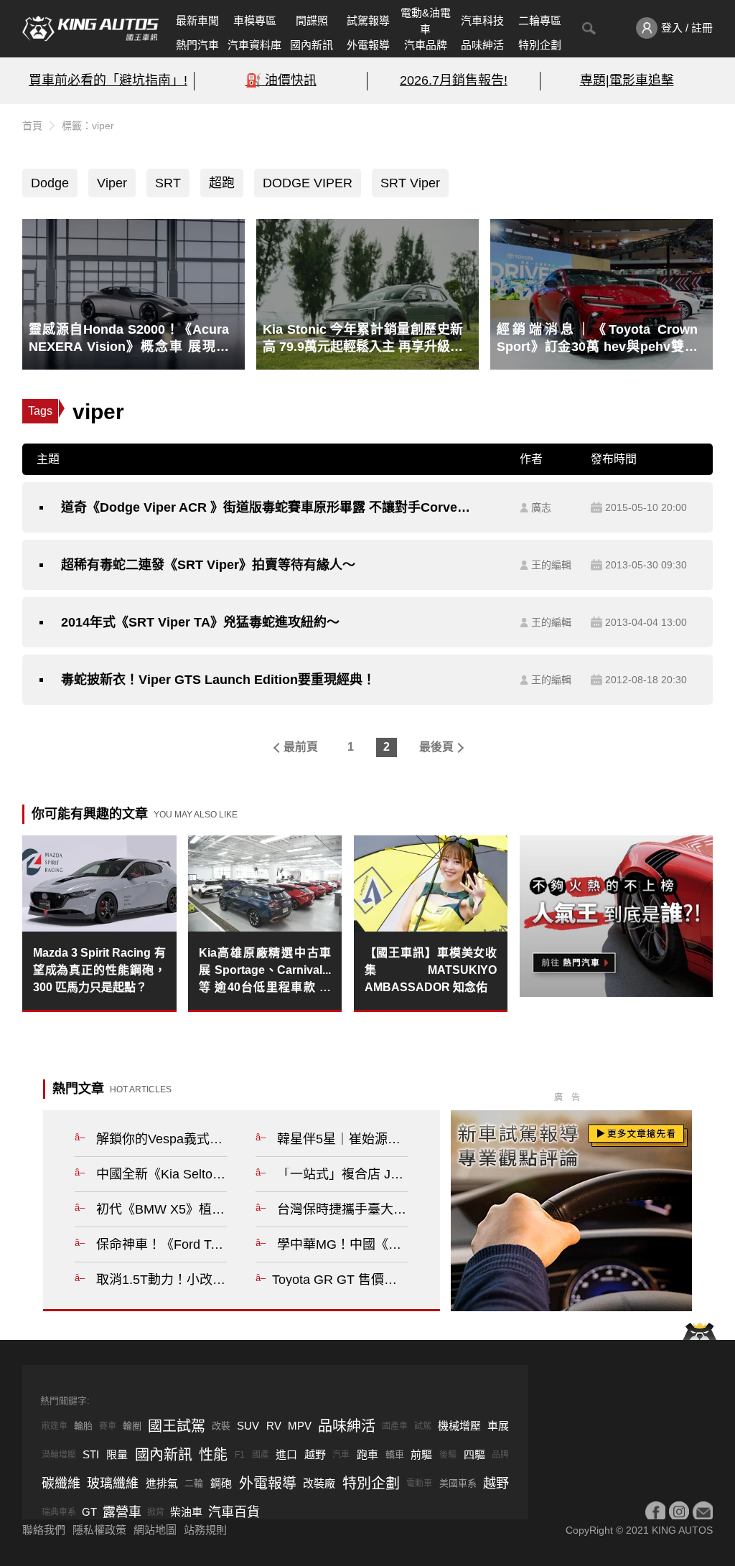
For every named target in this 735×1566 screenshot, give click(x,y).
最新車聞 (197, 20)
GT (89, 1512)
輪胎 (83, 1425)
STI (91, 1454)
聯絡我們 (43, 1530)
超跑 (222, 183)
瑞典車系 (59, 1512)
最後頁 (436, 747)
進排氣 (162, 1483)
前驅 (421, 1454)
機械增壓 (459, 1426)
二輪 (193, 1483)
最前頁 (301, 747)
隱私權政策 (99, 1530)
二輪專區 (539, 20)
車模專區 (254, 20)
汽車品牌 (425, 45)
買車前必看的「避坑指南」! (108, 80)
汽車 (341, 1455)
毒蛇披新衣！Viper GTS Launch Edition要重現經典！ (218, 679)
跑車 (367, 1454)
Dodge (50, 183)
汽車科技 (482, 20)
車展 (498, 1426)
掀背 (155, 1512)
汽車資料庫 (254, 45)
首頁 (32, 125)
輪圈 (132, 1425)
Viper (112, 183)
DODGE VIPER (307, 183)
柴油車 (186, 1512)
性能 (213, 1455)
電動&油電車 (426, 20)
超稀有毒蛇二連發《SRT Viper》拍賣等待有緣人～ (208, 565)
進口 (286, 1454)
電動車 (419, 1483)
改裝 (221, 1425)
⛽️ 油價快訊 (281, 80)
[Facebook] (655, 1511)
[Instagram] (679, 1511)
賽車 (107, 1426)
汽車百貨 (234, 1512)
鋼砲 (221, 1483)
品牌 (500, 1455)
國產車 (395, 1426)
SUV (248, 1426)
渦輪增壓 (59, 1455)
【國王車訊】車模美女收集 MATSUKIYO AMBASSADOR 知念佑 (431, 970)
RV (273, 1426)
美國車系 (458, 1483)
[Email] (703, 1511)
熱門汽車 (197, 45)
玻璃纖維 (113, 1483)
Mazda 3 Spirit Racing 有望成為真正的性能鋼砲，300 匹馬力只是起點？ (99, 970)
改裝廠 (319, 1483)
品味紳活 (482, 45)
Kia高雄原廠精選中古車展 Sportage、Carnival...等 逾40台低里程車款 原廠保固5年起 (265, 971)
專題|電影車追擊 (627, 80)
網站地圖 (155, 1530)
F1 (240, 1455)
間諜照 (312, 20)
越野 (315, 1454)
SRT (168, 183)
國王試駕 (176, 1426)
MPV (300, 1426)
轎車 (394, 1454)
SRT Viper (410, 183)
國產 (260, 1455)
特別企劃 (539, 45)
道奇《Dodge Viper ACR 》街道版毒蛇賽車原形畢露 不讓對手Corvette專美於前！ (266, 507)
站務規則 (205, 1530)
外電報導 (368, 45)
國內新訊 (311, 45)
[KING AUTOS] (90, 28)
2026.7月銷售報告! (453, 80)
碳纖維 (61, 1483)
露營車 (122, 1512)
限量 (117, 1454)
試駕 (422, 1426)
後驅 (448, 1455)
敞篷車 (54, 1426)
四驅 (474, 1454)
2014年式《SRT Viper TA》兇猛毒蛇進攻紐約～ (200, 622)
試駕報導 (368, 20)
